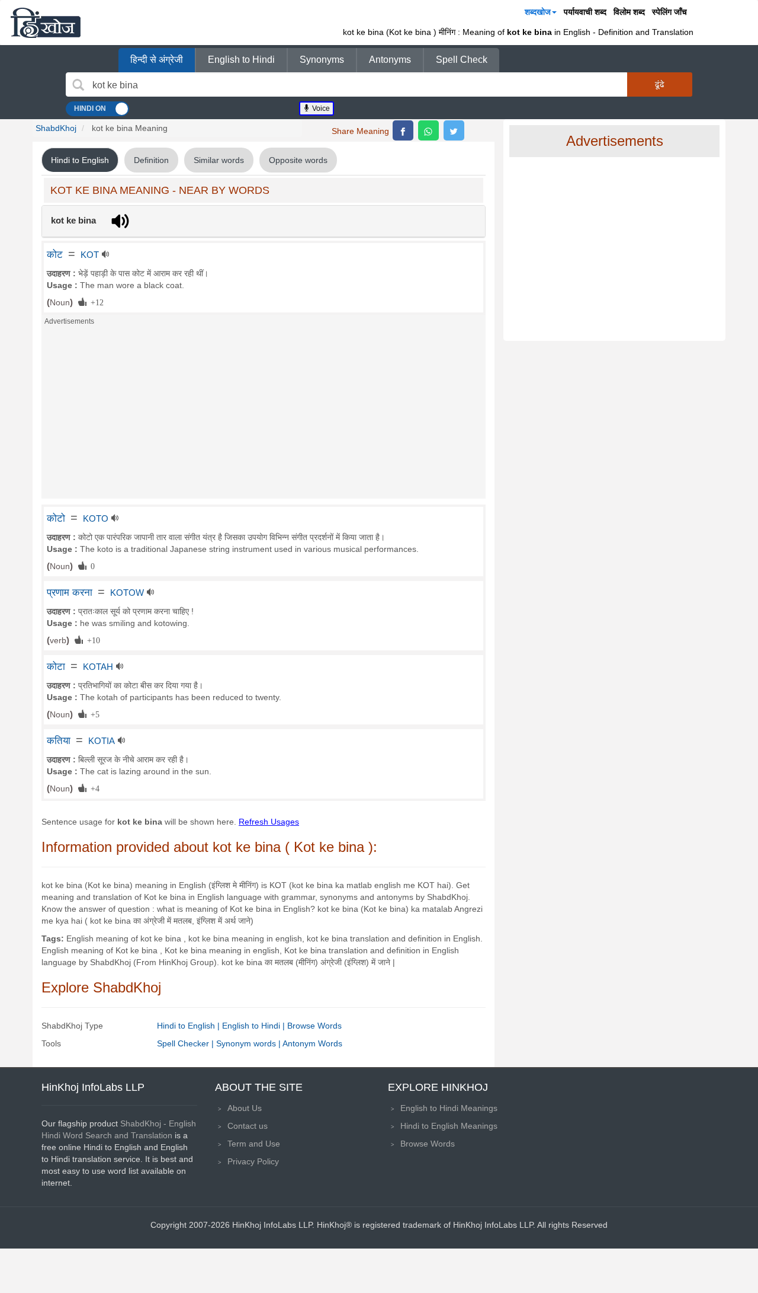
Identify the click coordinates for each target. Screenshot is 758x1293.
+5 (92, 714)
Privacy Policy (253, 1161)
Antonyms (390, 59)
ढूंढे (659, 84)
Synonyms (322, 59)
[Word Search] (78, 85)
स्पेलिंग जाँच (669, 12)
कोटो (56, 518)
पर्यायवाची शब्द (585, 12)
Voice (320, 108)
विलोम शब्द (629, 12)
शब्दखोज (538, 12)
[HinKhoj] (45, 22)
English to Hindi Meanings (448, 1108)
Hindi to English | (189, 1025)
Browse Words (314, 1025)
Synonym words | (249, 1043)
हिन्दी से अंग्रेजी (156, 59)
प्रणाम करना (69, 592)
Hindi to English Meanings (448, 1126)
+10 (91, 640)
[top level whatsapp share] (428, 130)
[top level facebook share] (403, 130)
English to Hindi (241, 59)
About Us (244, 1108)
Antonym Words (312, 1043)
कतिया (58, 740)
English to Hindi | (254, 1025)
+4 (92, 788)
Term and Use (253, 1143)
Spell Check (461, 59)
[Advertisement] (263, 416)
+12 (95, 302)
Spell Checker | (186, 1043)
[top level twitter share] (454, 130)
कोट (55, 254)
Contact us (247, 1126)
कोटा (56, 666)
